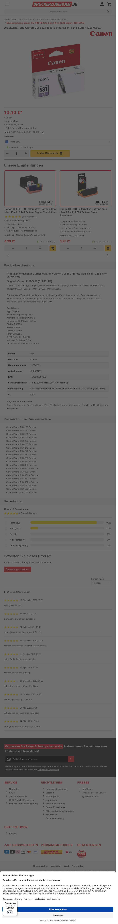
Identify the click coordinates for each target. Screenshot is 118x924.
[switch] (10, 912)
